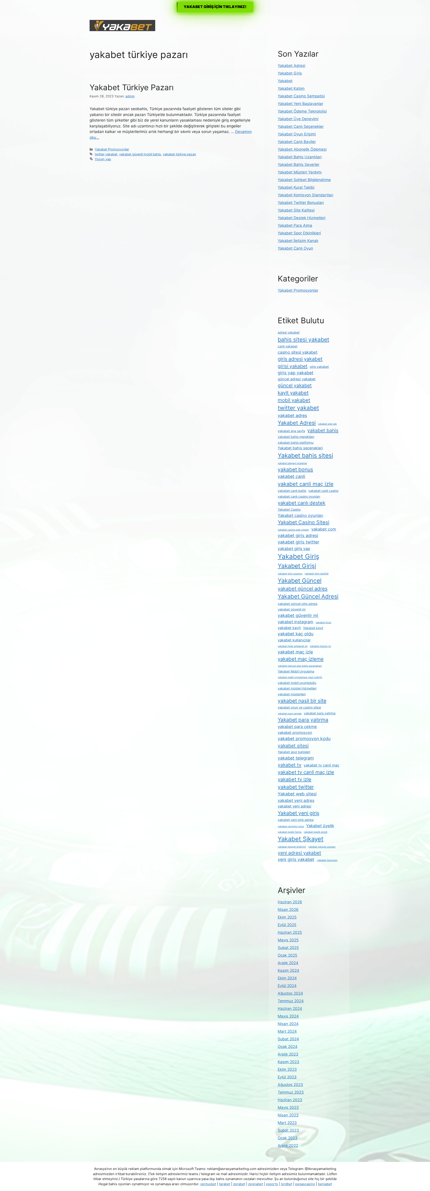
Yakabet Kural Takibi (296, 187)
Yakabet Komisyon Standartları (305, 195)
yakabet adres (292, 415)
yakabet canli (291, 476)
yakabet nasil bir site (302, 701)
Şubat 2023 (288, 1130)
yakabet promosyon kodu (304, 738)
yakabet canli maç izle (305, 484)
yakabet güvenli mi (291, 609)
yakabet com (323, 529)
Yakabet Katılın (291, 88)
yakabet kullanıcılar (294, 640)
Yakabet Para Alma (295, 225)
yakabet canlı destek (301, 503)
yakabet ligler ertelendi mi (292, 646)
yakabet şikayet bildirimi (292, 846)
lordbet (286, 1184)
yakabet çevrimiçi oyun (291, 826)
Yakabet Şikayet (300, 839)
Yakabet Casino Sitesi (303, 522)
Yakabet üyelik (320, 825)
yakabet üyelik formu (289, 832)
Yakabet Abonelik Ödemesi (302, 149)
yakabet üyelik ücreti (315, 832)
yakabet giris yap (294, 548)
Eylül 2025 (287, 925)
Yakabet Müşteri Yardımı (300, 172)
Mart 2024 (287, 1031)
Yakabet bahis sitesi (305, 455)
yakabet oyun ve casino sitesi (299, 707)
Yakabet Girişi (297, 565)
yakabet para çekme (297, 726)
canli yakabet (287, 346)
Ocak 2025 (287, 955)
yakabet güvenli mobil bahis (140, 154)
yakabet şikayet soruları (321, 846)
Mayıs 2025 (288, 940)
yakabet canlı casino (323, 491)
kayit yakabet (293, 393)
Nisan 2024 (288, 1024)
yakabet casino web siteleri (293, 529)
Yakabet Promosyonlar (112, 149)
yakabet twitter (296, 787)
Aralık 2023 (288, 1054)
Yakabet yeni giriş (298, 813)
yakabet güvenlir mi (298, 615)
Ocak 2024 (287, 1046)
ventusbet (208, 1184)
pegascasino (305, 1184)
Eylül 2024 (287, 985)
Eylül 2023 (287, 1077)
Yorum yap (103, 159)
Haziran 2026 (290, 902)
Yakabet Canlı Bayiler (297, 141)
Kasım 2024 (288, 970)
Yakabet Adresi (291, 65)
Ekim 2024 (287, 978)
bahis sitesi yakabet (303, 339)
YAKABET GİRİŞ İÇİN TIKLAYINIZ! (215, 6)
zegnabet (255, 1184)
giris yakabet (319, 366)
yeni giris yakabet (296, 859)
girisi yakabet (292, 366)
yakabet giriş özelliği (317, 573)
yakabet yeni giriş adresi (296, 820)
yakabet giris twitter (298, 542)
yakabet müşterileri (292, 694)
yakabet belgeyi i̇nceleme (292, 463)
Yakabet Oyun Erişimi (297, 134)
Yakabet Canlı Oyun (295, 248)
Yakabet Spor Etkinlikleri (299, 233)
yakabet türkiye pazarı (179, 154)
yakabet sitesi (293, 745)
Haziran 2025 (290, 932)
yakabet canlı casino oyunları (299, 496)
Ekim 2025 (287, 917)
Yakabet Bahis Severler (298, 164)
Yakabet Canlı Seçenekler (301, 126)
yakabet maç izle (295, 652)
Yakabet (285, 81)
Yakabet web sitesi (297, 794)
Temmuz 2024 (291, 1001)
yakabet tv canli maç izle (306, 772)
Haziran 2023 (290, 1100)
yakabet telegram (296, 758)
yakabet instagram (295, 621)
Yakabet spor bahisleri (294, 752)
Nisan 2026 (288, 909)
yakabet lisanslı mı (320, 646)
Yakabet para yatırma (303, 720)
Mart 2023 (287, 1122)
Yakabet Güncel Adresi (308, 596)
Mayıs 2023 (288, 1107)
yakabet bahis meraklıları (296, 437)
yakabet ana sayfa (291, 431)
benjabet (325, 1184)
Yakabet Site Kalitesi (296, 210)
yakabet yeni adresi (294, 806)
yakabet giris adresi (298, 535)
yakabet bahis (322, 430)
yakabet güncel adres (302, 588)
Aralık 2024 (288, 963)
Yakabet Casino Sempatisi (301, 96)
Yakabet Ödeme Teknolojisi (302, 111)
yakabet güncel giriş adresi (297, 604)
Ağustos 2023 (290, 1084)
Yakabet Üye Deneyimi (298, 119)
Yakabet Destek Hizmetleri (301, 218)
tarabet (224, 1184)
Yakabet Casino (289, 509)
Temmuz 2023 (291, 1092)
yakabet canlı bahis (292, 491)
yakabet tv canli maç (321, 765)
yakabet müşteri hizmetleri (297, 688)
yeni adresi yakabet (299, 853)
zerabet (239, 1184)
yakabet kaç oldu (295, 633)
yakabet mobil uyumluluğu (297, 683)
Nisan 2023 (288, 1115)
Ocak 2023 (287, 1138)
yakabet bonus (295, 469)
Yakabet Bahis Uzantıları (300, 157)
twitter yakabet (106, 154)
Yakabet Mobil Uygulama (296, 671)
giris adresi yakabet (300, 359)
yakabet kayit (289, 627)
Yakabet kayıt (313, 628)
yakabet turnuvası (327, 860)
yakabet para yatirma (319, 713)
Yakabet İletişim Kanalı (298, 240)
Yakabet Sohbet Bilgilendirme (304, 180)
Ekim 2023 (287, 1069)
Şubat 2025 (288, 947)
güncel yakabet (295, 385)
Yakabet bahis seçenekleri (300, 448)
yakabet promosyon (295, 732)
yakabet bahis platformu (296, 442)
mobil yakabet (294, 400)
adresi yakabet (289, 332)
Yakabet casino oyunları (300, 515)
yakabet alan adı (327, 423)
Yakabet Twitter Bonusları (301, 202)
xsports (272, 1184)
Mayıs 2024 (288, 1016)
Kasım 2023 (288, 1062)
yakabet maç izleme (301, 659)
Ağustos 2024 (290, 993)
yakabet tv (289, 765)
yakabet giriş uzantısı (290, 573)
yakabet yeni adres (296, 800)
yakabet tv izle (294, 779)
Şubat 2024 (288, 1039)
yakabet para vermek (290, 713)
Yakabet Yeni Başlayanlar (300, 103)
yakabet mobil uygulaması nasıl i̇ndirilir (300, 677)
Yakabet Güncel (299, 580)
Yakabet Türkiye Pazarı (132, 87)
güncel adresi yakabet (297, 379)
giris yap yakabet (295, 372)
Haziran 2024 (290, 1008)
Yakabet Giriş (290, 73)
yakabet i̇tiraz (323, 622)
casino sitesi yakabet (298, 352)
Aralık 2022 (288, 1145)
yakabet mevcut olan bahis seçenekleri (300, 665)
